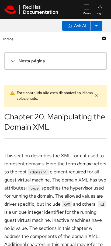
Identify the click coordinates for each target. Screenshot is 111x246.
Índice (8, 38)
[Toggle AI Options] (96, 26)
